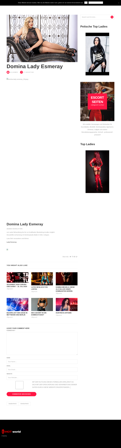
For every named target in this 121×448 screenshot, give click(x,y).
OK (86, 2)
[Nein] (119, 3)
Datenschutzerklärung (95, 2)
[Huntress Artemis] (67, 304)
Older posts (13, 403)
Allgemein (14, 72)
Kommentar (11, 330)
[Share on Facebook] (72, 256)
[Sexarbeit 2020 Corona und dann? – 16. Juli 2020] (17, 277)
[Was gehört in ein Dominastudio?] (42, 304)
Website (9, 374)
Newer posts (24, 403)
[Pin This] (74, 256)
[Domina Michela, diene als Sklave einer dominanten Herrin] (67, 278)
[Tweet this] (70, 256)
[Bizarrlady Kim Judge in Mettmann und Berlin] (17, 304)
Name (8, 358)
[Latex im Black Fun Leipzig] (42, 278)
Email (8, 366)
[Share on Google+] (77, 256)
